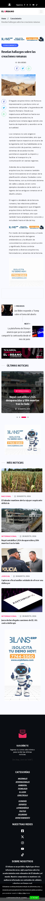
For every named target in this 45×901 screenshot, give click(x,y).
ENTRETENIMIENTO (22, 818)
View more (26, 893)
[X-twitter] (23, 837)
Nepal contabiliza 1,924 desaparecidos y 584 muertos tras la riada (22, 400)
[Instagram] (23, 843)
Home (3, 18)
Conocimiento (15, 18)
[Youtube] (23, 849)
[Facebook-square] (23, 831)
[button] (17, 417)
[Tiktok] (23, 855)
